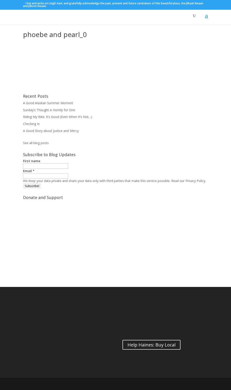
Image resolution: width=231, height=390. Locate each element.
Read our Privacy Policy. (188, 181)
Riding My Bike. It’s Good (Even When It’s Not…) (57, 117)
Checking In (31, 124)
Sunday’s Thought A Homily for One (49, 110)
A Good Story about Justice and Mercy (51, 131)
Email (29, 171)
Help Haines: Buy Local (151, 345)
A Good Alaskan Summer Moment (48, 103)
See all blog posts (36, 143)
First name (31, 161)
